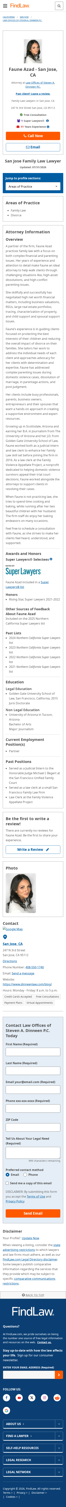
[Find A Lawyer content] (59, 1436)
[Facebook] (6, 1397)
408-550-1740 (34, 967)
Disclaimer (38, 1492)
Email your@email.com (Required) (30, 1082)
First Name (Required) (22, 1044)
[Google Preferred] (6, 1410)
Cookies (11, 1496)
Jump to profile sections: (23, 178)
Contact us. (44, 1342)
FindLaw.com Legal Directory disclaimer (30, 1259)
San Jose (24, 17)
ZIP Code (12, 1120)
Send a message (23, 973)
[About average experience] (48, 127)
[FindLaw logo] (21, 5)
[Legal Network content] (59, 1472)
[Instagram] (44, 1397)
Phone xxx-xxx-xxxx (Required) (28, 1101)
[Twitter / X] (31, 1397)
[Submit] (59, 1375)
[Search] (59, 6)
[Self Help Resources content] (59, 1448)
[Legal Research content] (59, 1460)
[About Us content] (59, 1424)
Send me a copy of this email (31, 1183)
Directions (10, 961)
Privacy (21, 1492)
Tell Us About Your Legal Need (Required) (27, 1141)
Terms (7, 1492)
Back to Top (35, 1295)
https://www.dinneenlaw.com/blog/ (27, 984)
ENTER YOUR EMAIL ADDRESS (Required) (28, 1367)
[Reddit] (57, 1397)
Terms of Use (36, 1196)
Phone (33, 1175)
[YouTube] (19, 1397)
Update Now (30, 1238)
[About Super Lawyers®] (47, 120)
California (9, 17)
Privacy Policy (15, 1201)
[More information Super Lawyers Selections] (51, 559)
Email (15, 1175)
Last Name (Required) (21, 1063)
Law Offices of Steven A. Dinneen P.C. (22, 20)
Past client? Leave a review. (33, 93)
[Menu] (5, 5)
